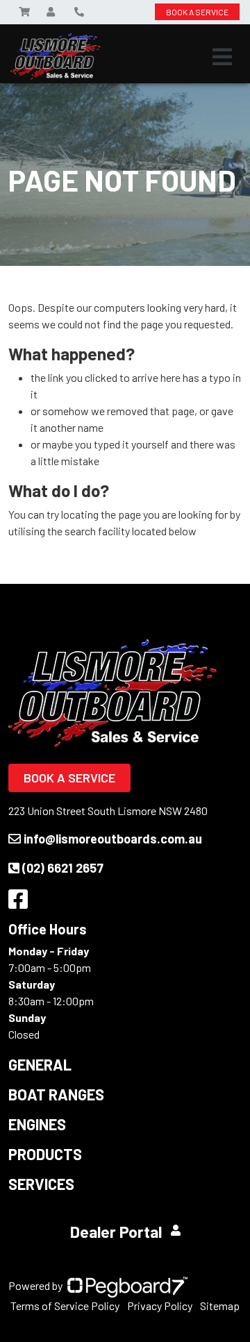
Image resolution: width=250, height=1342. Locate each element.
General (40, 1064)
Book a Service (69, 777)
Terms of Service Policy (64, 1305)
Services (41, 1184)
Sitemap (220, 1305)
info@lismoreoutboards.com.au (113, 838)
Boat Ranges (56, 1094)
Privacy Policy (159, 1305)
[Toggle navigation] (222, 57)
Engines (37, 1124)
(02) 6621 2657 (62, 867)
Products (45, 1154)
